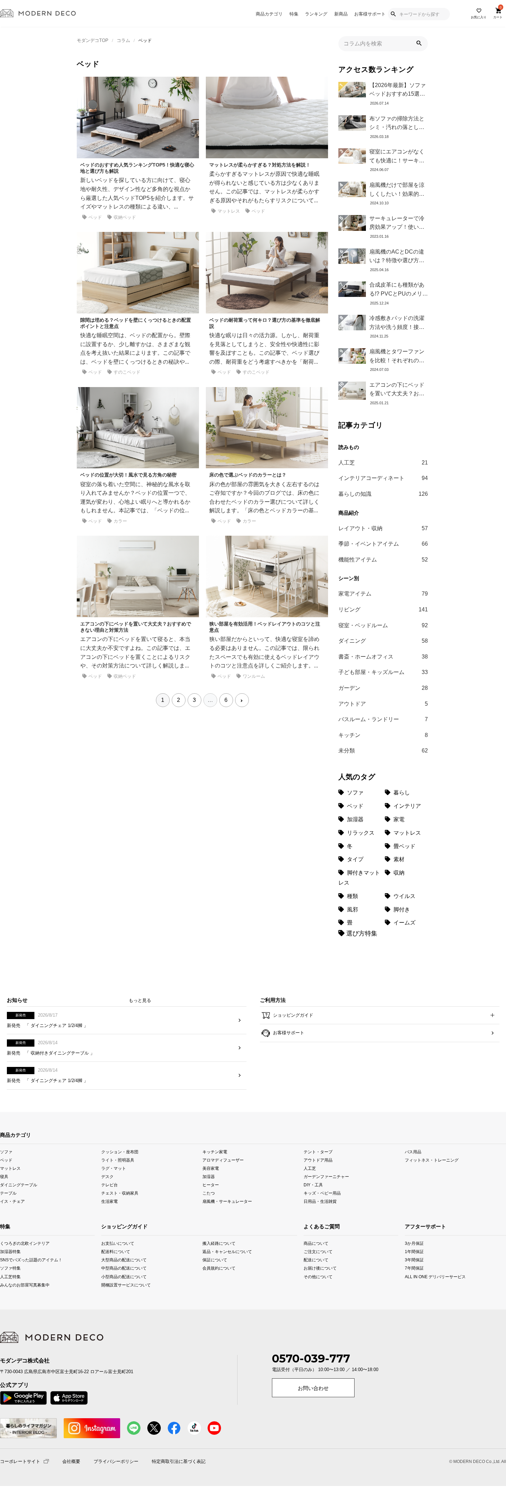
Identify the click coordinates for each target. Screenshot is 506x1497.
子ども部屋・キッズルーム (383, 672)
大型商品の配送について (121, 1260)
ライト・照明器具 (117, 1160)
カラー (120, 521)
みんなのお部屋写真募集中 (9, 1284)
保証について (214, 1260)
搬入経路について (218, 1243)
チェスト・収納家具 (119, 1193)
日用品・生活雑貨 (320, 1201)
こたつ (208, 1193)
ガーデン (383, 688)
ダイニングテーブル (18, 1185)
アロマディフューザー (223, 1160)
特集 (293, 14)
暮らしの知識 (383, 494)
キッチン (383, 735)
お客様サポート (370, 14)
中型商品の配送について (121, 1268)
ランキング (316, 14)
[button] (419, 44)
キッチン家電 (214, 1152)
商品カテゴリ (269, 14)
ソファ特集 (9, 1268)
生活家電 (109, 1201)
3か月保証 (414, 1243)
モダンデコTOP (92, 40)
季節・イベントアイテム (383, 544)
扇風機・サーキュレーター (227, 1201)
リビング (383, 609)
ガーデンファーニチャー (326, 1176)
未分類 (383, 750)
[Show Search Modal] (393, 14)
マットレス (229, 211)
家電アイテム (383, 594)
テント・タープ (318, 1152)
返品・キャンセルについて (222, 1251)
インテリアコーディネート (383, 478)
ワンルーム (254, 676)
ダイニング (383, 641)
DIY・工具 (313, 1185)
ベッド (95, 217)
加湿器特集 (9, 1251)
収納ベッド (125, 217)
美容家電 (210, 1168)
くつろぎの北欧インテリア (9, 1243)
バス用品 (413, 1152)
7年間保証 (414, 1268)
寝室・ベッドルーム (383, 625)
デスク (107, 1176)
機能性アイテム (383, 560)
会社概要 (71, 1461)
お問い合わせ (313, 1388)
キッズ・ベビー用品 (322, 1193)
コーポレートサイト (20, 1461)
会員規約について (218, 1268)
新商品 (341, 14)
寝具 (4, 1176)
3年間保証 (414, 1260)
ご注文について (313, 1251)
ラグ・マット (113, 1168)
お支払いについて (117, 1243)
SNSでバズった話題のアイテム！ (9, 1260)
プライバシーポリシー (116, 1461)
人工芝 (383, 463)
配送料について (115, 1251)
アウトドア (383, 704)
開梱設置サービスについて (121, 1284)
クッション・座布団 (119, 1152)
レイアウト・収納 (383, 528)
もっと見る (140, 1000)
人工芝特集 (9, 1276)
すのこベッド (127, 372)
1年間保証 (414, 1251)
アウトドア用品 (318, 1160)
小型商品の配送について (121, 1276)
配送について (313, 1260)
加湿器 (208, 1176)
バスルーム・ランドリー (383, 719)
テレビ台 (109, 1185)
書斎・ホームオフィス (383, 657)
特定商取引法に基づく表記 (178, 1461)
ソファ (6, 1152)
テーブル (8, 1193)
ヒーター (210, 1185)
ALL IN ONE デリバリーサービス (415, 1276)
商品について (313, 1243)
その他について (313, 1276)
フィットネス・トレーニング (431, 1160)
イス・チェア (12, 1201)
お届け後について (313, 1268)
